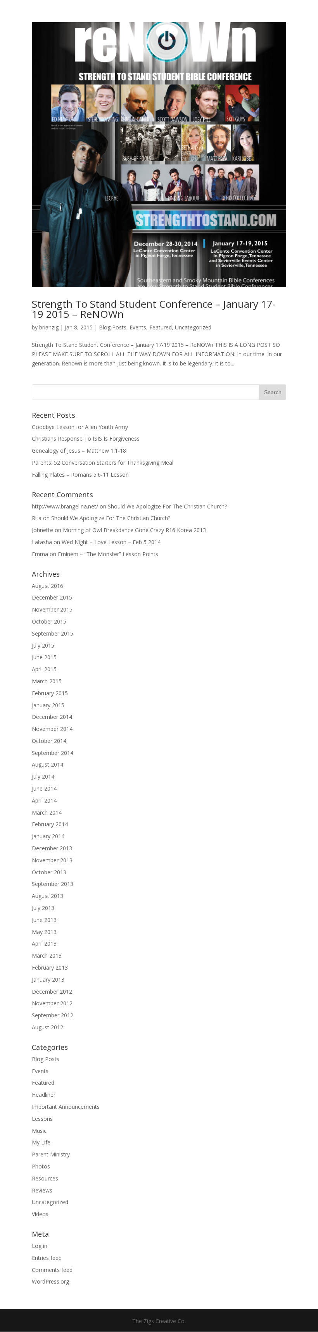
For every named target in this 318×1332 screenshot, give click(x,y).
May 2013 (44, 932)
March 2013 (47, 955)
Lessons (42, 1118)
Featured (160, 327)
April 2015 (44, 669)
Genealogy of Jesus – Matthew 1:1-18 (79, 450)
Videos (40, 1214)
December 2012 (52, 991)
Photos (41, 1166)
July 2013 (43, 908)
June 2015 (44, 657)
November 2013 (52, 860)
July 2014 (43, 776)
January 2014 (48, 836)
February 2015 (50, 693)
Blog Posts (112, 327)
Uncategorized (193, 327)
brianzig (49, 327)
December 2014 (52, 716)
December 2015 (52, 597)
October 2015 (49, 621)
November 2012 (52, 1003)
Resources (45, 1178)
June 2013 (44, 920)
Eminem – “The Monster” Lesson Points (108, 554)
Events (138, 327)
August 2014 (47, 764)
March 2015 (47, 681)
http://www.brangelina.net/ (65, 506)
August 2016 (47, 585)
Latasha (42, 542)
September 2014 (52, 752)
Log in (39, 1245)
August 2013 (47, 895)
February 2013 (50, 967)
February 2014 (50, 824)
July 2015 (43, 645)
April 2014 (44, 800)
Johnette (42, 530)
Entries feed (47, 1257)
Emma (40, 554)
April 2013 (44, 943)
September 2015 (52, 633)
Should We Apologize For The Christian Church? (167, 506)
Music (39, 1130)
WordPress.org (50, 1281)
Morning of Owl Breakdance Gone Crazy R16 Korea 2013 (134, 530)
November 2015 (52, 609)
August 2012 (47, 1027)
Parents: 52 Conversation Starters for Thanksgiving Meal (102, 462)
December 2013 (52, 848)
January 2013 (48, 979)
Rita (36, 518)
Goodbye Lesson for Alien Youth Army (80, 427)
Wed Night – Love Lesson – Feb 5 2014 (111, 542)
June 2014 (44, 788)
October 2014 (49, 740)
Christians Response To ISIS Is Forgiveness (86, 438)
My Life (41, 1142)
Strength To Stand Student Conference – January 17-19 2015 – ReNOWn (154, 309)
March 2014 (47, 812)
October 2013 (49, 872)
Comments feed (52, 1269)
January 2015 (48, 705)
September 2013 (52, 883)
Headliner (43, 1094)
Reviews (42, 1190)
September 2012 (52, 1015)
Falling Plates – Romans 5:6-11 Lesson (80, 474)
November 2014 (52, 728)
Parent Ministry (51, 1154)
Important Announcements (66, 1106)
